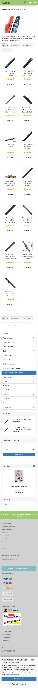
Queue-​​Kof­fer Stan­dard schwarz (28, 183)
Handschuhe (7, 390)
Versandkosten (6, 536)
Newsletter (6, 640)
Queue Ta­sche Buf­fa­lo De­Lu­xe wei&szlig (10, 183)
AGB (3, 548)
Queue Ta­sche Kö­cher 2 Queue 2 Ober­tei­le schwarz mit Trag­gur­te (10, 257)
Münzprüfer (7, 407)
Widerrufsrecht (6, 542)
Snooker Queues (8, 347)
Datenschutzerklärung (12, 674)
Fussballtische (7, 634)
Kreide (5, 381)
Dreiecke (6, 399)
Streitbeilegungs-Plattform (9, 559)
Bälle (4, 351)
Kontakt (4, 545)
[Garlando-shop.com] (5, 2)
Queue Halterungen (9, 403)
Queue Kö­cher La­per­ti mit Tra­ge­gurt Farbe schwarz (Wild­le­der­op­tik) (10, 294)
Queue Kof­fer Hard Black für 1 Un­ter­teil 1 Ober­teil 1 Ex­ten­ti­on (10, 220)
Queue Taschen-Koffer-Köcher (13, 373)
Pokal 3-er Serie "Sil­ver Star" (19, 486)
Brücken (6, 385)
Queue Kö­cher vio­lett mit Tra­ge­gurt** (27, 257)
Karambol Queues (9, 342)
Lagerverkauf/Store (7, 529)
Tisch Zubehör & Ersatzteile (12, 368)
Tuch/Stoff (6, 360)
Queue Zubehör (8, 355)
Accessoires (7, 377)
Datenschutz (5, 539)
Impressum (5, 533)
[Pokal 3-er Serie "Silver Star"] (19, 476)
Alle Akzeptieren (19, 679)
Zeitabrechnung (8, 364)
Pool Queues (7, 338)
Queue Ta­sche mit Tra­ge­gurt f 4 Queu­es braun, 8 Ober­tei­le (27, 73)
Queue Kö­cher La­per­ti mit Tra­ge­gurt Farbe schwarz (27, 220)
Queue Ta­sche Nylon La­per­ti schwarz (10, 73)
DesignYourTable (8, 637)
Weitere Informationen (19, 684)
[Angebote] (34, 466)
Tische (5, 334)
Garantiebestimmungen (8, 526)
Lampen (6, 394)
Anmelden (19, 454)
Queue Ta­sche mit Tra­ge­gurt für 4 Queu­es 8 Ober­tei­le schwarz (27, 110)
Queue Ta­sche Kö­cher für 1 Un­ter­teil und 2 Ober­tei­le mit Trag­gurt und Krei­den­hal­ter (10, 110)
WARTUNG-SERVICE (8, 651)
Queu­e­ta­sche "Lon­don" (10, 145)
